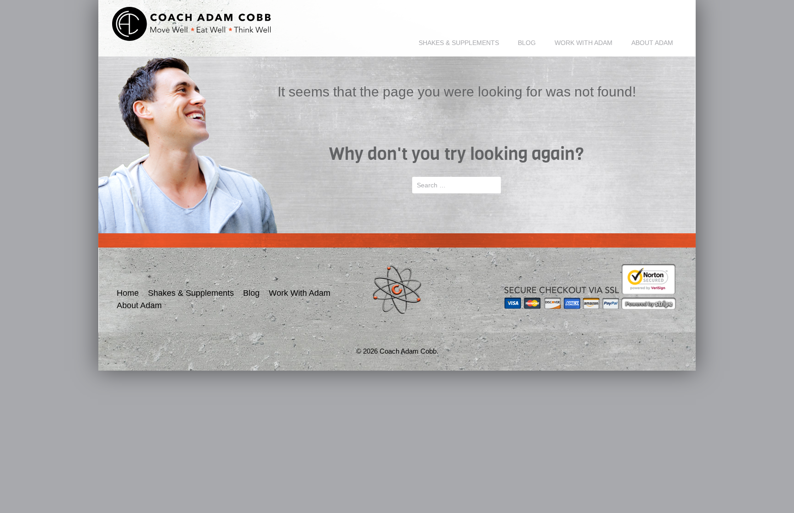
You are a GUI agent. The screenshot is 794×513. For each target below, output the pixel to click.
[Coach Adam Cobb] (191, 24)
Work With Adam (584, 42)
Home (128, 293)
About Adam (652, 42)
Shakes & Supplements (459, 42)
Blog (527, 42)
